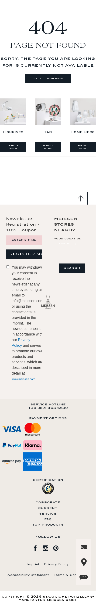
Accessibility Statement (28, 575)
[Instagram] (48, 547)
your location (68, 239)
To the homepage (48, 78)
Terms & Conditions (71, 575)
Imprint (33, 564)
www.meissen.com (23, 379)
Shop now (13, 147)
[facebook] (38, 547)
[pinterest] (58, 547)
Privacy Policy (56, 564)
